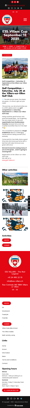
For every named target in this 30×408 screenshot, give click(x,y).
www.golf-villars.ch (8, 160)
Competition (20, 46)
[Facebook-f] (12, 2)
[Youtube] (18, 2)
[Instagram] (15, 2)
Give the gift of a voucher (16, 5)
